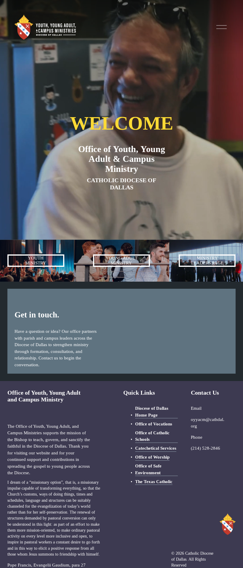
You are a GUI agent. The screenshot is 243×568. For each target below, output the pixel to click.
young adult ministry (121, 260)
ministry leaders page (207, 260)
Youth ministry (35, 260)
